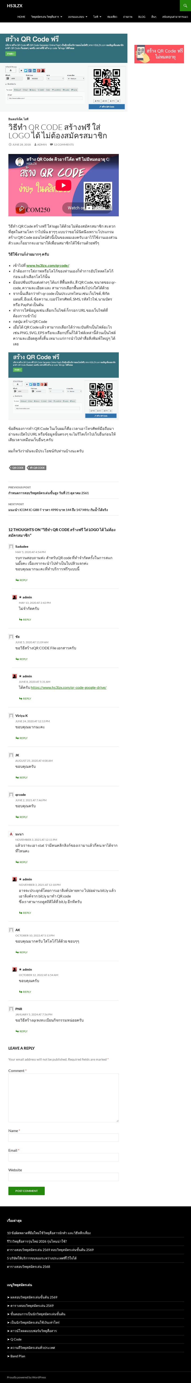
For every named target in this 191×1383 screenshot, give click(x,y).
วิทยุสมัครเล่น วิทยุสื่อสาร (45, 16)
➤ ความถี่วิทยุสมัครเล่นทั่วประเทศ (31, 1348)
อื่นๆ (153, 16)
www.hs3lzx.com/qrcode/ (47, 265)
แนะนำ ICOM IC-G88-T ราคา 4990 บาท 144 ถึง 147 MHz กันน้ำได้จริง (58, 507)
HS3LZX (14, 5)
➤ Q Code (14, 1339)
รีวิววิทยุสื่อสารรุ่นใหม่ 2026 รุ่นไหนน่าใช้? (37, 1241)
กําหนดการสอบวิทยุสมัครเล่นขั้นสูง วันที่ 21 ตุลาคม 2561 (48, 490)
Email (13, 1150)
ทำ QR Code (37, 467)
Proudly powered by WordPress (26, 1377)
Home (21, 16)
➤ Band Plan (16, 1356)
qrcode (20, 795)
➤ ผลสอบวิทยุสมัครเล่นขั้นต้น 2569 (32, 1297)
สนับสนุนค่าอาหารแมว (175, 16)
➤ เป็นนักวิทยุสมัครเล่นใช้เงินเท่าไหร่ (33, 1322)
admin (42, 144)
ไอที (95, 16)
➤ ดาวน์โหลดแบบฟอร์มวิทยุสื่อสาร (32, 1331)
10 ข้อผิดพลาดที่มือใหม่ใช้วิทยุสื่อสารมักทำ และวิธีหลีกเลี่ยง (49, 1233)
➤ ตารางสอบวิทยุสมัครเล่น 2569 (30, 1306)
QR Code (18, 467)
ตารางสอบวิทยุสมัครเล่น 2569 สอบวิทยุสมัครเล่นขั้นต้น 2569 (50, 1250)
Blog (141, 16)
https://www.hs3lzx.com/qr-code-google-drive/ (68, 687)
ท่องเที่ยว (112, 16)
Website (15, 1170)
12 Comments (64, 144)
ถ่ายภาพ (127, 16)
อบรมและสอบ (76, 16)
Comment (17, 1070)
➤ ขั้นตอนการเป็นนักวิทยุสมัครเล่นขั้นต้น (36, 1314)
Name (14, 1130)
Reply (24, 580)
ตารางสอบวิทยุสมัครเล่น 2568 (28, 1267)
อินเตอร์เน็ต (15, 119)
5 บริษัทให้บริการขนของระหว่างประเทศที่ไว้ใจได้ (42, 1258)
